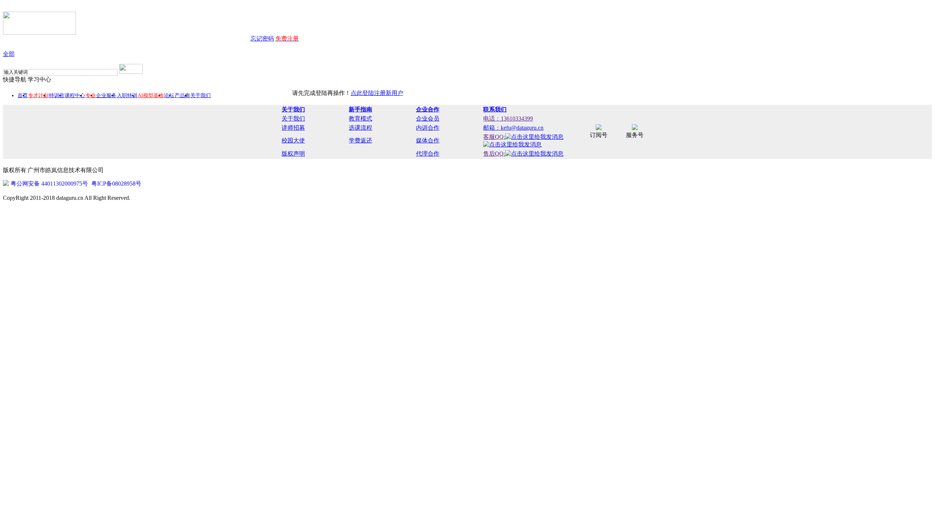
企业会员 (427, 118)
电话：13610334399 (508, 118)
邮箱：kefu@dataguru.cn (513, 128)
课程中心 (75, 95)
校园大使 (293, 140)
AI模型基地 (151, 95)
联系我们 (495, 109)
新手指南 (360, 109)
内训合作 (427, 128)
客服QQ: (494, 137)
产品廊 (182, 95)
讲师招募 (293, 128)
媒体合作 (427, 140)
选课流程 (360, 128)
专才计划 (38, 95)
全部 (9, 54)
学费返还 (360, 140)
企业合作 (427, 109)
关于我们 (200, 95)
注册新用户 (388, 93)
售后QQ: (494, 153)
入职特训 (127, 95)
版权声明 (293, 153)
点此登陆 (362, 93)
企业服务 (106, 95)
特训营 (56, 95)
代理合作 (427, 153)
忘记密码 (262, 38)
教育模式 (360, 118)
